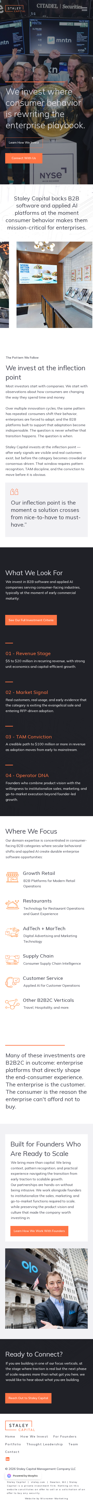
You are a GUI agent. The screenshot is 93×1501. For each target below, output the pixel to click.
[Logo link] (19, 8)
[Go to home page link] (20, 1426)
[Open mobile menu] (84, 8)
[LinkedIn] (9, 1460)
